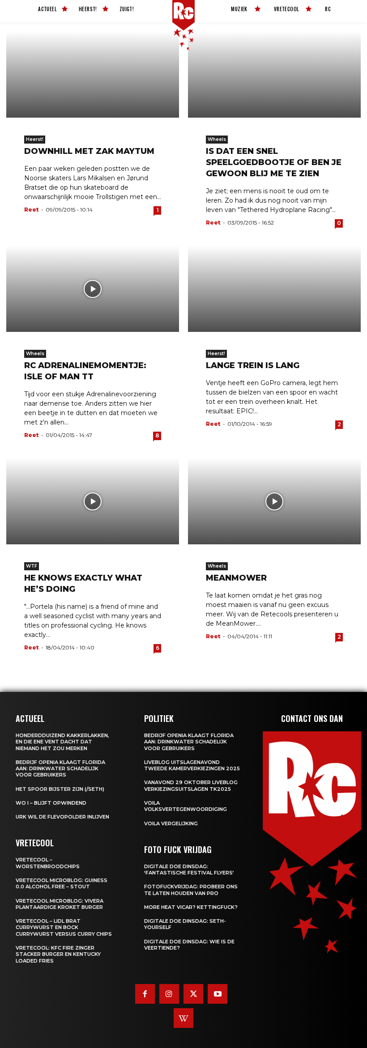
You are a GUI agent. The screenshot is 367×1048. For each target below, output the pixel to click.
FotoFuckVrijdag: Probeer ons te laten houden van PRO (191, 889)
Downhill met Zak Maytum (89, 151)
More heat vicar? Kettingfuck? (191, 907)
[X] (193, 994)
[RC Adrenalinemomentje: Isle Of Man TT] (92, 289)
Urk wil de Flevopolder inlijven (62, 817)
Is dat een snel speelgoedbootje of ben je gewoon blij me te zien (273, 162)
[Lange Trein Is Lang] (274, 289)
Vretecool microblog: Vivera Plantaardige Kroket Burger (59, 904)
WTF (31, 566)
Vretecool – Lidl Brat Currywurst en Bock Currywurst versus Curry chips (64, 927)
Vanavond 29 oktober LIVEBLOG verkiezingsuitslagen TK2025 (191, 785)
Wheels (217, 139)
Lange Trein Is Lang (252, 365)
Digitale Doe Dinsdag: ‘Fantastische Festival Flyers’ (189, 869)
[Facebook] (145, 994)
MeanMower (236, 578)
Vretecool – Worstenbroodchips (48, 863)
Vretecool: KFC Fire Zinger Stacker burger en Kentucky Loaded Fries (58, 954)
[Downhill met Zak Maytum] (92, 74)
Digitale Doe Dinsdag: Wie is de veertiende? (189, 944)
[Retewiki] (183, 1018)
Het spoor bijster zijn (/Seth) (60, 789)
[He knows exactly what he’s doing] (92, 501)
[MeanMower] (274, 501)
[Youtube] (217, 994)
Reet (31, 209)
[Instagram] (169, 994)
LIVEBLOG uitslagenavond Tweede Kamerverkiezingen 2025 (192, 765)
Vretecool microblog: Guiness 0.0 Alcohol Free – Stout (61, 883)
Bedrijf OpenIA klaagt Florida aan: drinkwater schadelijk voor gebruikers (60, 768)
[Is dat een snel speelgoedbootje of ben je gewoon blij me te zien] (274, 74)
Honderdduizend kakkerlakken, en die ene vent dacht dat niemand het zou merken (62, 741)
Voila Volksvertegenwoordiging (185, 806)
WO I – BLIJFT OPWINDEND (51, 803)
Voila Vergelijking (171, 823)
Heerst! (34, 139)
